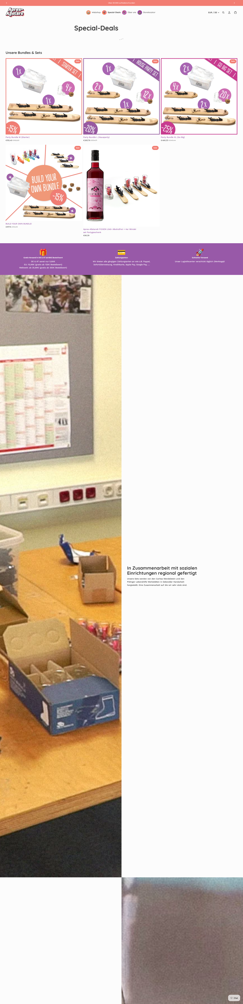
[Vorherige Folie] (10, 96)
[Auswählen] (155, 222)
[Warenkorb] (235, 12)
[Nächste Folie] (78, 96)
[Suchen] (223, 12)
